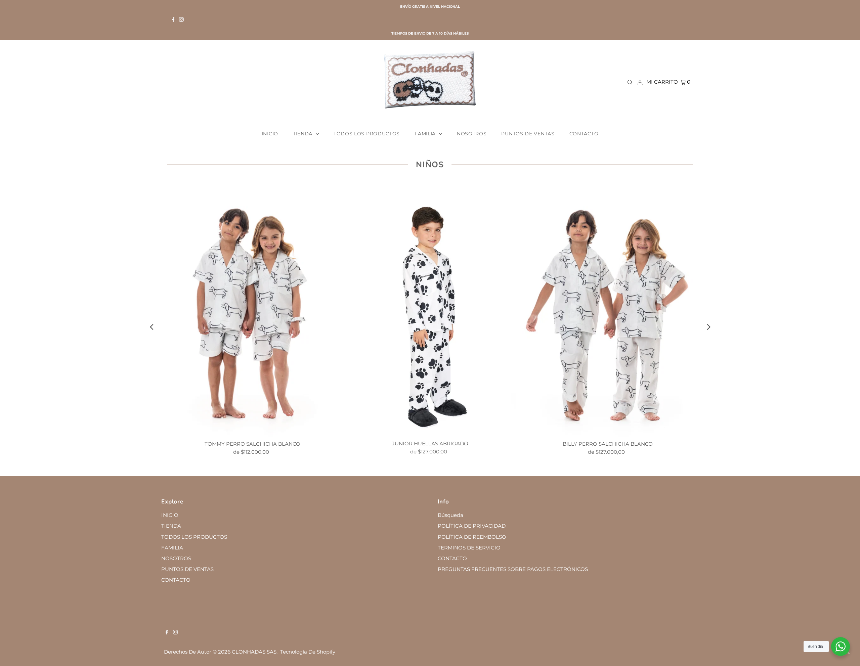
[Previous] (152, 327)
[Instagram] (181, 20)
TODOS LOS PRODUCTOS (194, 537)
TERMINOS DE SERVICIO (469, 547)
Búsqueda (450, 515)
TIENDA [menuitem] (303, 134)
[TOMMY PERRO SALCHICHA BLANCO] (252, 309)
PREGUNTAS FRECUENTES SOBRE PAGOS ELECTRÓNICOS (513, 569)
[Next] (708, 327)
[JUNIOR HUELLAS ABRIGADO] (430, 309)
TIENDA (171, 526)
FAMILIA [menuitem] (426, 134)
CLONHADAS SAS (254, 652)
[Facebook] (173, 20)
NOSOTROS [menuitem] (472, 134)
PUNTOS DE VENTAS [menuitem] (527, 134)
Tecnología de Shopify (307, 652)
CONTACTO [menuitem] (584, 134)
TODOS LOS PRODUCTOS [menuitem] (367, 134)
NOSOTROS (176, 558)
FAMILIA (172, 547)
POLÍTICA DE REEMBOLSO (472, 537)
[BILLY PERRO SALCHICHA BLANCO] (607, 309)
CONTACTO (175, 580)
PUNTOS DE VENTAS (187, 569)
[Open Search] (630, 82)
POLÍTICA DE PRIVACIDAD (472, 526)
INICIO (169, 515)
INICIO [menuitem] (270, 134)
